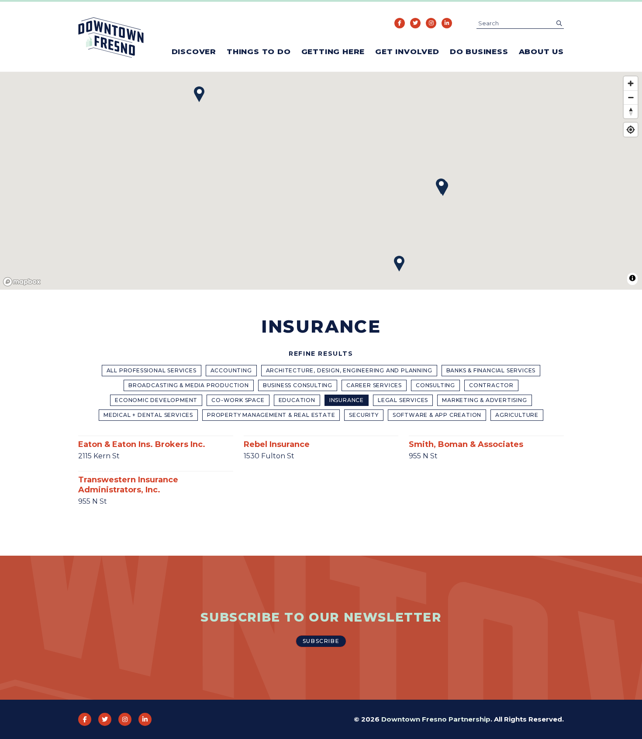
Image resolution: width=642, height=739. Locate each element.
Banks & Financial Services (491, 370)
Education (297, 400)
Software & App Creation (437, 415)
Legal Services (403, 400)
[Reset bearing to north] (631, 111)
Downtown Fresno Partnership (435, 719)
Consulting (435, 385)
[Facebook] (399, 23)
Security (363, 415)
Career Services (374, 385)
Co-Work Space (237, 400)
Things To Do (259, 51)
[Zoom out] (631, 97)
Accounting (231, 370)
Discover (194, 51)
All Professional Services (152, 370)
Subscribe (321, 641)
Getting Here (333, 51)
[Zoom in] (631, 83)
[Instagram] (431, 23)
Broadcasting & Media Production (188, 385)
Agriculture (516, 415)
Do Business (479, 51)
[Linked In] (447, 23)
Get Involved (407, 51)
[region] (321, 181)
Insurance (346, 400)
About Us (541, 51)
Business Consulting (297, 385)
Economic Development (156, 400)
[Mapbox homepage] (22, 282)
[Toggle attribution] (632, 278)
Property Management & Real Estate (271, 415)
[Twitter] (415, 23)
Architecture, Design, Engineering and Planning (349, 370)
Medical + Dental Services (148, 415)
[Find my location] (631, 130)
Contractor (491, 385)
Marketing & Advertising (484, 400)
